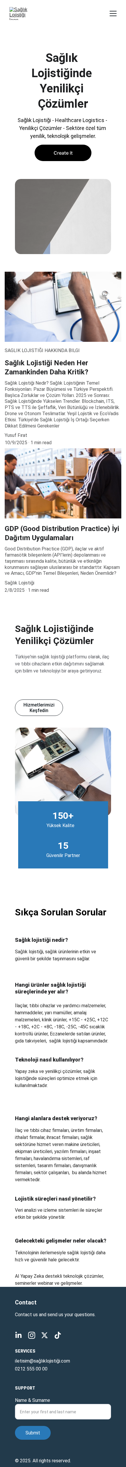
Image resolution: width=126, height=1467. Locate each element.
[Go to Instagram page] (31, 1335)
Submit (32, 1433)
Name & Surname (32, 1400)
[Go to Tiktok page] (57, 1335)
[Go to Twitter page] (44, 1335)
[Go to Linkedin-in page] (18, 1335)
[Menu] (113, 13)
